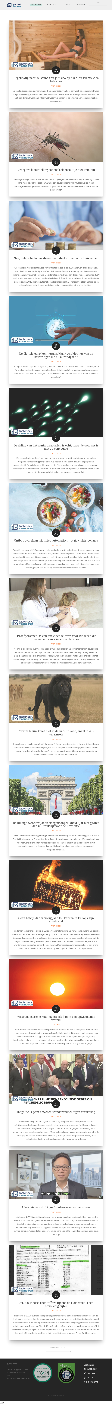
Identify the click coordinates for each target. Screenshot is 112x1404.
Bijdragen (51, 5)
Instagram (91, 1382)
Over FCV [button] (80, 5)
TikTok (89, 1377)
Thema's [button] (66, 5)
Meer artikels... (58, 1348)
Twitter (90, 1373)
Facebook (91, 1369)
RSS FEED (12, 1364)
